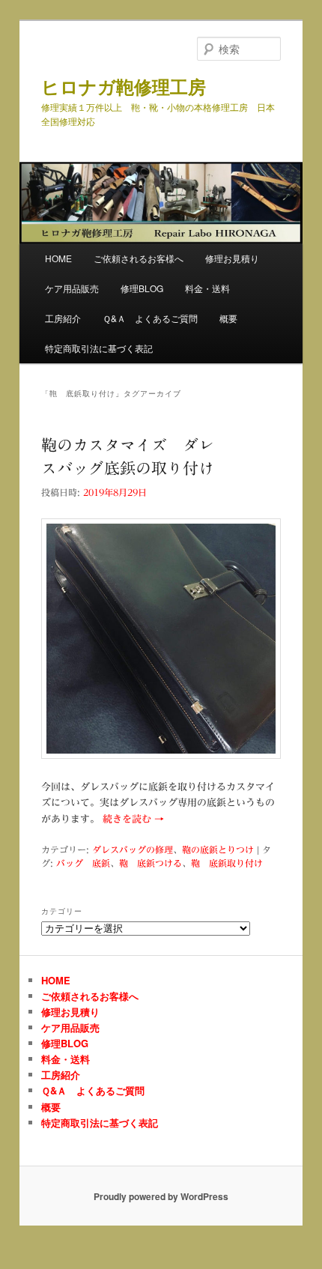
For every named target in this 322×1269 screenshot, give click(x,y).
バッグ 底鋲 (83, 862)
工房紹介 (63, 318)
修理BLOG (142, 288)
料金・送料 (207, 288)
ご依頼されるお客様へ (138, 258)
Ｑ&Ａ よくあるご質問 (150, 318)
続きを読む (133, 819)
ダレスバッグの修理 (132, 849)
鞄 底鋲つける (150, 862)
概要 (228, 318)
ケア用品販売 (72, 288)
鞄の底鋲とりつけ (218, 849)
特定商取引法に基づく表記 (99, 348)
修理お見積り (232, 258)
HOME (58, 258)
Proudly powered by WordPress (161, 1196)
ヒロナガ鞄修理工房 (123, 86)
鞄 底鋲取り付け (227, 862)
